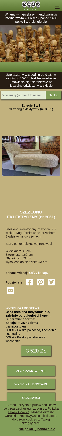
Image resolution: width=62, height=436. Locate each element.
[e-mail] (10, 293)
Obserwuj (31, 397)
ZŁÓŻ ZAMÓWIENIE (31, 371)
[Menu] (52, 8)
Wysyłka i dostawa (31, 384)
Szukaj (53, 95)
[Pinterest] (40, 285)
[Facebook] (29, 285)
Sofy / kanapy (38, 273)
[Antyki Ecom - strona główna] (31, 5)
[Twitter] (51, 285)
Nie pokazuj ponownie (37, 429)
